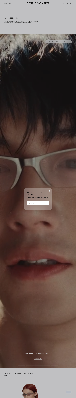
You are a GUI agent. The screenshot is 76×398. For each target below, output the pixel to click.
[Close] (49, 191)
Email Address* (31, 203)
